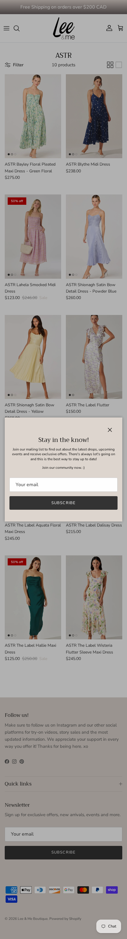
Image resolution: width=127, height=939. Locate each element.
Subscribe (63, 503)
